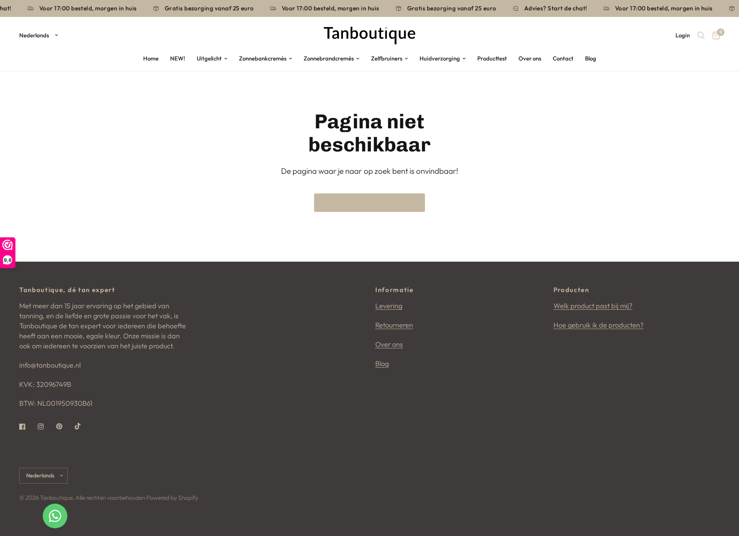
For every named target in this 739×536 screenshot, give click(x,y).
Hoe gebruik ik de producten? (598, 325)
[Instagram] (46, 426)
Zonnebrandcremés (329, 58)
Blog (590, 58)
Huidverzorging (440, 58)
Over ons (529, 58)
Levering (388, 305)
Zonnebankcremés (262, 58)
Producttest (492, 58)
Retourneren (394, 325)
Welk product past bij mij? (592, 305)
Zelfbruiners (386, 58)
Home (151, 58)
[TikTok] (83, 426)
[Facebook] (27, 426)
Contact (563, 58)
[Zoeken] (701, 35)
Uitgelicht (209, 58)
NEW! (177, 58)
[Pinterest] (64, 426)
